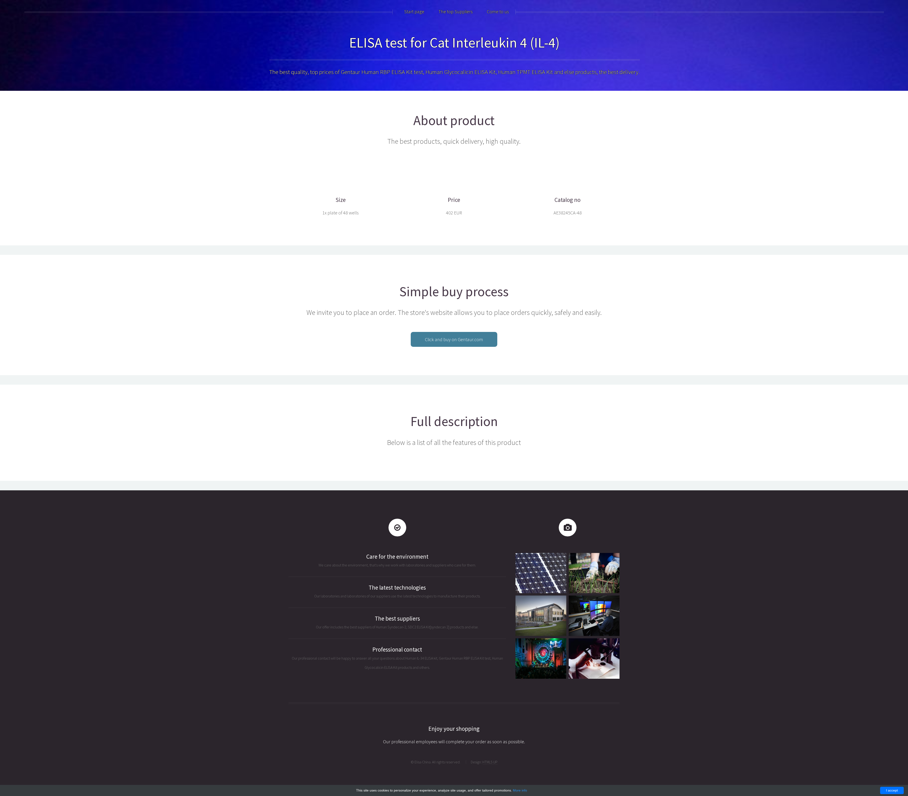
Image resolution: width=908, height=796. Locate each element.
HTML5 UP (490, 762)
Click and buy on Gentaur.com (454, 339)
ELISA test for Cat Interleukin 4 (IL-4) (454, 42)
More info (520, 790)
